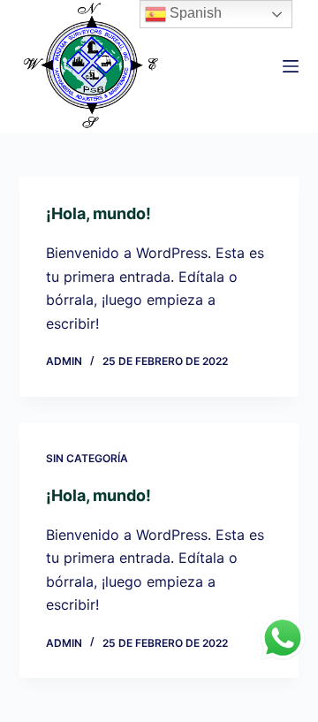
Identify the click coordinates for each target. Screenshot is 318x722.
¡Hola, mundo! (98, 213)
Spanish (194, 12)
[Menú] (291, 66)
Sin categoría (87, 458)
